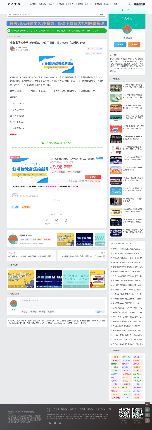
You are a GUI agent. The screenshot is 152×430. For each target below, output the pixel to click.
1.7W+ (29, 240)
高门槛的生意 (127, 367)
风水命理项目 (138, 391)
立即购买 (93, 177)
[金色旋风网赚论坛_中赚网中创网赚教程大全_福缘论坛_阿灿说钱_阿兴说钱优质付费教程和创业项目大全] (14, 3)
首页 (10, 36)
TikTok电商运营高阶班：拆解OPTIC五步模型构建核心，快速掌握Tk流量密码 (133, 159)
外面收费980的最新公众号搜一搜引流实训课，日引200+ (133, 180)
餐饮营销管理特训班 (127, 387)
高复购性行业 (138, 374)
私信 (100, 48)
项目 (126, 397)
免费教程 (60, 4)
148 (40, 240)
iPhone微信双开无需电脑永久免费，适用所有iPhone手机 (132, 138)
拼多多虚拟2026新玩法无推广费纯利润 (132, 168)
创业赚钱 (88, 4)
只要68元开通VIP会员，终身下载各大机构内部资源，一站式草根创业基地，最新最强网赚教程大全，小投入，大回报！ (55, 30)
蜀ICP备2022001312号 (64, 414)
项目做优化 (116, 397)
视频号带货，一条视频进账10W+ (132, 199)
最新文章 (113, 243)
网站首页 (33, 4)
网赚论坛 (90, 409)
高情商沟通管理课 (116, 374)
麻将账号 (116, 360)
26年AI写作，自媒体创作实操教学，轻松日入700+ (131, 317)
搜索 (101, 14)
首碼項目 (138, 380)
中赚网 (49, 409)
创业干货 (69, 4)
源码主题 (107, 4)
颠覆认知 (127, 394)
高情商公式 (127, 374)
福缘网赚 (73, 409)
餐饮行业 (116, 387)
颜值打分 (138, 394)
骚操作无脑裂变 (127, 377)
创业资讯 (79, 4)
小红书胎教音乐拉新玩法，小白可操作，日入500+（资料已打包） (48, 42)
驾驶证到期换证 (138, 377)
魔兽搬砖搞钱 (127, 363)
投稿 (115, 4)
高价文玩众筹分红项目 (116, 377)
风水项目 (127, 391)
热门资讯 (129, 243)
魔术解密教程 (116, 363)
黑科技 (116, 357)
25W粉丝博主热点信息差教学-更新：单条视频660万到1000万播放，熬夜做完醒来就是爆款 (133, 88)
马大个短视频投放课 (116, 380)
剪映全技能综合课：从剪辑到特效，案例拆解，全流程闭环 (133, 128)
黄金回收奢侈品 (138, 357)
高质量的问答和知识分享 (116, 370)
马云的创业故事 (127, 380)
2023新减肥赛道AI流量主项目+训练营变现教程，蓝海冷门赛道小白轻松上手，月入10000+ (132, 212)
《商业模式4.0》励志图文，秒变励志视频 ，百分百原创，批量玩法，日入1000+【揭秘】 (133, 119)
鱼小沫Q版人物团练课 (127, 360)
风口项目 (116, 394)
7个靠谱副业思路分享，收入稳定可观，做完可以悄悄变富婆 (133, 149)
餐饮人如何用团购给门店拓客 (116, 391)
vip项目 (51, 4)
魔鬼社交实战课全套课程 (138, 360)
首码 (138, 384)
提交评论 (100, 311)
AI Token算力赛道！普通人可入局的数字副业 (129, 344)
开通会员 (140, 4)
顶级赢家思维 (138, 397)
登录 (121, 44)
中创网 (56, 409)
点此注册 (74, 186)
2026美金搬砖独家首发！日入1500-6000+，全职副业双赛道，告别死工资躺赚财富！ (133, 109)
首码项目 (127, 384)
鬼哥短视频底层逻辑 (138, 363)
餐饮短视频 (138, 387)
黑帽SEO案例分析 (127, 357)
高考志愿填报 (127, 370)
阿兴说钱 (19, 47)
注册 (135, 44)
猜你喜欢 (121, 243)
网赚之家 (81, 409)
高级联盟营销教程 (138, 370)
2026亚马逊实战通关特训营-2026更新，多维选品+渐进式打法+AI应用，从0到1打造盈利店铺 (132, 222)
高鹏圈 (116, 367)
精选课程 (42, 4)
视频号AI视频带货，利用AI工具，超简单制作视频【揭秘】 (133, 231)
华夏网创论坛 (100, 409)
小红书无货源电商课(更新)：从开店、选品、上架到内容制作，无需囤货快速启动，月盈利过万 (133, 98)
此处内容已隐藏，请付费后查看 (57, 143)
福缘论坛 (64, 409)
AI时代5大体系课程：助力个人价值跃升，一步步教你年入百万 (133, 190)
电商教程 (98, 4)
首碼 (115, 384)
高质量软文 (138, 367)
